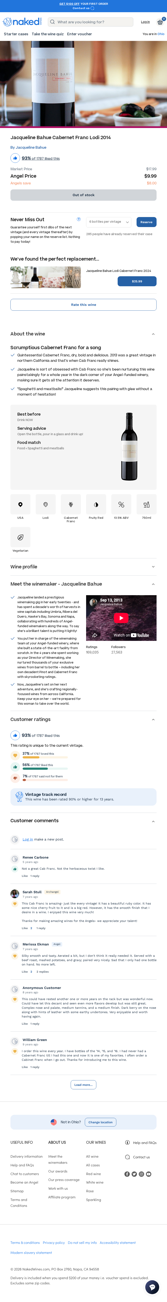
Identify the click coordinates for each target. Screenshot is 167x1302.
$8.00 (152, 183)
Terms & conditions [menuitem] (25, 1242)
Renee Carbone (35, 857)
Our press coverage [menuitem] (64, 1179)
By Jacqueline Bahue (28, 147)
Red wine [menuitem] (93, 1173)
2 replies (43, 971)
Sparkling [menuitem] (93, 1199)
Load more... (83, 1084)
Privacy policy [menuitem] (54, 1242)
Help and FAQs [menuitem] (22, 1164)
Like (25, 876)
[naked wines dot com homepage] (22, 22)
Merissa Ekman (36, 944)
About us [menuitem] (57, 1142)
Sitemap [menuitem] (17, 1190)
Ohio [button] (160, 34)
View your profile (14, 839)
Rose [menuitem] (90, 1190)
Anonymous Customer (42, 988)
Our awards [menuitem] (57, 1171)
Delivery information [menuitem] (26, 1156)
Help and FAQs (145, 1142)
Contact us (81, 8)
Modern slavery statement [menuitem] (31, 1252)
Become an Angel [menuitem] (24, 1182)
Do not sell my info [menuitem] (82, 1242)
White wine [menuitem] (95, 1182)
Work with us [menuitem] (58, 1188)
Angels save (20, 183)
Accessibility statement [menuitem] (118, 1242)
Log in (145, 22)
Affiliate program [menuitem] (61, 1196)
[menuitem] (16, 34)
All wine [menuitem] (92, 1156)
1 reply (34, 876)
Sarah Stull (32, 892)
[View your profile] (14, 859)
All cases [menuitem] (93, 1164)
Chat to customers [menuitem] (24, 1173)
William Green (35, 1040)
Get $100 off (69, 4)
